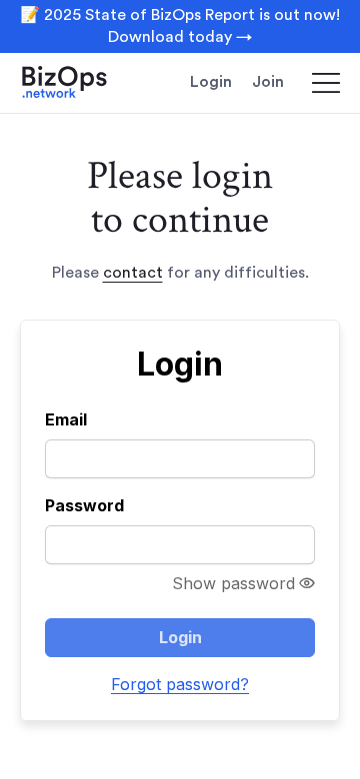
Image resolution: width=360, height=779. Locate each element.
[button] (317, 83)
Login (211, 82)
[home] (80, 83)
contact (133, 273)
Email (66, 419)
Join (268, 82)
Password (84, 505)
